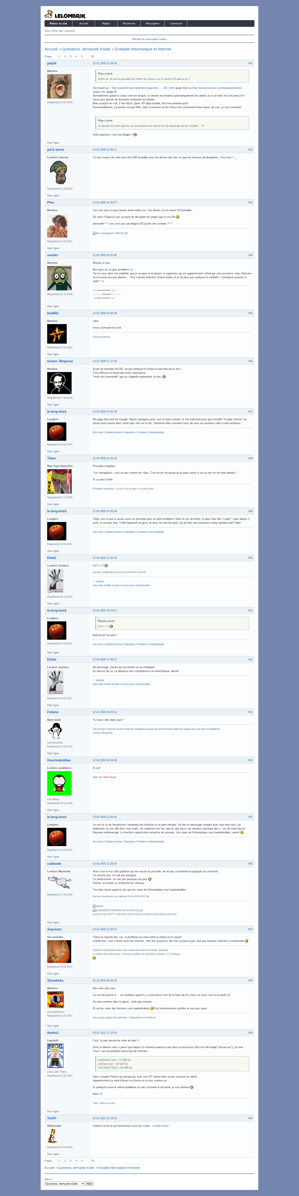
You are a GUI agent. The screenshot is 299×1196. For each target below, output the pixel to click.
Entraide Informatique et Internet (143, 49)
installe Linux (160, 1125)
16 (92, 56)
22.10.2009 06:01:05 (105, 980)
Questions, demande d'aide (86, 49)
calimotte (54, 863)
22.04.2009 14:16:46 (105, 458)
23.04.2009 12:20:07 (105, 929)
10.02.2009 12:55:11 (105, 149)
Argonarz (54, 929)
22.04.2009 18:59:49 (105, 760)
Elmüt (51, 558)
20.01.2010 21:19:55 (105, 1118)
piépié (52, 63)
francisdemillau (59, 760)
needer (52, 255)
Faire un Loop (107, 1103)
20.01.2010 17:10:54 (105, 1032)
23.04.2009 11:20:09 (105, 863)
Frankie (142, 432)
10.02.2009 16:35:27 (105, 202)
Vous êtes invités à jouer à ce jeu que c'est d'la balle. (122, 585)
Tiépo (51, 458)
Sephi (51, 1118)
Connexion (176, 23)
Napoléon (130, 432)
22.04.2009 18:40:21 (105, 712)
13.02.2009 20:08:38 (105, 313)
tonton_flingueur (60, 361)
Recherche (129, 23)
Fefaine (53, 712)
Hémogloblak (156, 432)
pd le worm (55, 149)
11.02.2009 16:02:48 (105, 255)
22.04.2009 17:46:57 (105, 659)
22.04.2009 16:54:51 (105, 610)
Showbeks (55, 980)
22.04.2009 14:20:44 (105, 511)
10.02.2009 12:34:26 (105, 63)
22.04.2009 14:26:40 (105, 557)
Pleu (50, 202)
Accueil (83, 23)
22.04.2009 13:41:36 (105, 411)
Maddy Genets (114, 432)
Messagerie (152, 23)
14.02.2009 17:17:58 (105, 361)
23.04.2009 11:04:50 (105, 816)
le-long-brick (57, 411)
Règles (106, 23)
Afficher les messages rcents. (149, 39)
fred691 (53, 313)
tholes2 (53, 1032)
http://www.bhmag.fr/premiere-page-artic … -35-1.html (143, 87)
